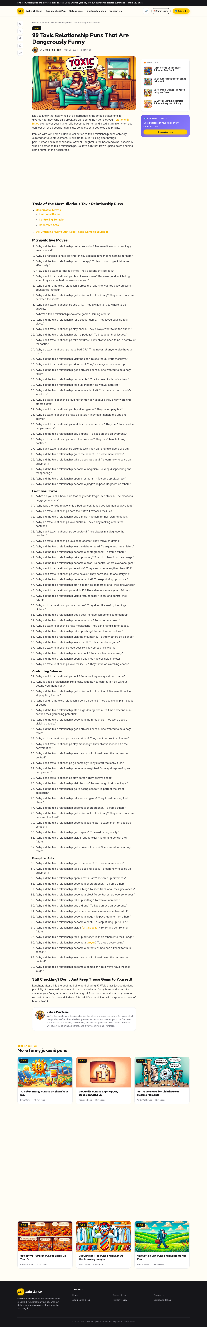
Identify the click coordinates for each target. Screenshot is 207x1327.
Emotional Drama (49, 214)
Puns (42, 22)
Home (35, 22)
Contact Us (115, 11)
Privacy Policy (120, 1300)
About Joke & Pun (56, 11)
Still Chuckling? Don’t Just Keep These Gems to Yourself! (72, 231)
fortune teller (90, 927)
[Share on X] (20, 31)
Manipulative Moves (48, 210)
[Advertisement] (84, 176)
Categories (75, 11)
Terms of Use (120, 1295)
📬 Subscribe (181, 11)
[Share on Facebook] (20, 24)
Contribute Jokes (96, 11)
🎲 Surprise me (160, 11)
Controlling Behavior (52, 219)
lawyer (91, 942)
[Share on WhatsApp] (20, 45)
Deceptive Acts (49, 225)
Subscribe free (165, 132)
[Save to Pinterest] (20, 38)
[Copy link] (20, 53)
